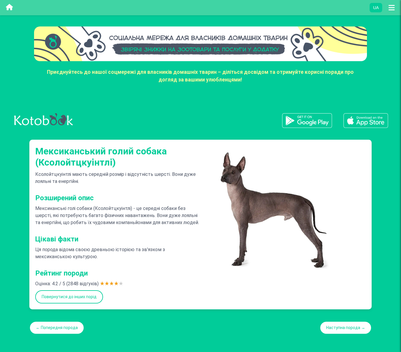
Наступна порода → (345, 327)
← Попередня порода (57, 327)
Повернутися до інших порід (69, 296)
